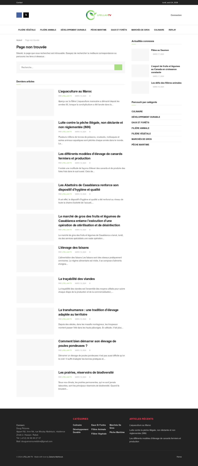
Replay (172, 30)
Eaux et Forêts (119, 30)
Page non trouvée (32, 40)
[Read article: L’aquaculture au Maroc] (35, 102)
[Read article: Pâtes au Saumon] (140, 55)
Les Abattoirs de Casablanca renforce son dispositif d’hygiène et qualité (88, 187)
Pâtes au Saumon (160, 50)
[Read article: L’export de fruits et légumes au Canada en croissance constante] (140, 71)
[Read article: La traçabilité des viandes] (35, 289)
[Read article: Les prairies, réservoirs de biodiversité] (35, 383)
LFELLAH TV (67, 96)
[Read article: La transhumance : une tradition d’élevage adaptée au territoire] (35, 321)
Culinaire (159, 30)
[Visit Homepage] (98, 15)
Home (179, 456)
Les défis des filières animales (166, 82)
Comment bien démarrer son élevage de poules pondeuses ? (87, 343)
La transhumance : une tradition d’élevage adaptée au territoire (88, 312)
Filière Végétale (27, 30)
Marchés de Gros (140, 30)
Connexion (176, 15)
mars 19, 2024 (80, 96)
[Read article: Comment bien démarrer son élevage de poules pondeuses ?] (35, 352)
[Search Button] (180, 29)
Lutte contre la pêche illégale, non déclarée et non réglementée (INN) (90, 124)
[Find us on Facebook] (19, 15)
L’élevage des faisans (73, 247)
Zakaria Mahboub (56, 456)
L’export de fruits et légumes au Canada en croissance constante (165, 69)
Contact (19, 2)
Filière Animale (48, 30)
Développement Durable (73, 30)
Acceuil (19, 40)
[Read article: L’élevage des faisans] (35, 258)
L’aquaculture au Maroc (75, 91)
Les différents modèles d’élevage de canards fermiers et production (90, 155)
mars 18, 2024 (158, 87)
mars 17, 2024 (158, 54)
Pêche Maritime (98, 30)
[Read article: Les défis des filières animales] (140, 87)
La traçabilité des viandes (76, 278)
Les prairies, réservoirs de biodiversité (85, 372)
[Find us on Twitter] (26, 15)
